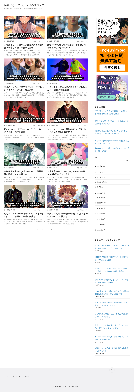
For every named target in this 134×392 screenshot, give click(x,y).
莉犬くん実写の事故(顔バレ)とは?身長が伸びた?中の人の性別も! (67, 215)
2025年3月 (101, 219)
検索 (96, 157)
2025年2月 (101, 224)
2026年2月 (101, 197)
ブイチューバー (102, 172)
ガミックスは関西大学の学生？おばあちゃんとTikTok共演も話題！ (67, 88)
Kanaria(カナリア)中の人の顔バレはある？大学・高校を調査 (22, 130)
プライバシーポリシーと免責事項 (17, 376)
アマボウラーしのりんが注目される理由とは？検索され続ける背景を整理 (24, 46)
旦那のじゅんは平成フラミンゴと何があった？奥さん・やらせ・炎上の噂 (24, 88)
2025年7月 (101, 208)
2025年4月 (101, 213)
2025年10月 (101, 203)
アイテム (100, 187)
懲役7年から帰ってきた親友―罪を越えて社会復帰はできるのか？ (66, 46)
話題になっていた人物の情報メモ (24, 5)
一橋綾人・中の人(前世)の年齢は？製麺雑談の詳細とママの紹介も (23, 173)
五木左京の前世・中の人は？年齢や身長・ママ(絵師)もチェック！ (67, 173)
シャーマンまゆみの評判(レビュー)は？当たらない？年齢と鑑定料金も (66, 130)
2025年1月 (101, 230)
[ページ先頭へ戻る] (112, 370)
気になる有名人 (102, 182)
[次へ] (55, 229)
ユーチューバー (102, 177)
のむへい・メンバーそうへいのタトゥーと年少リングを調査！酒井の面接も (24, 215)
